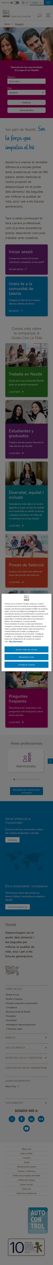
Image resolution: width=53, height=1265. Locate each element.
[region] (26, 632)
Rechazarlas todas (26, 657)
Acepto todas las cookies (26, 649)
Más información (16, 641)
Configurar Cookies (26, 665)
